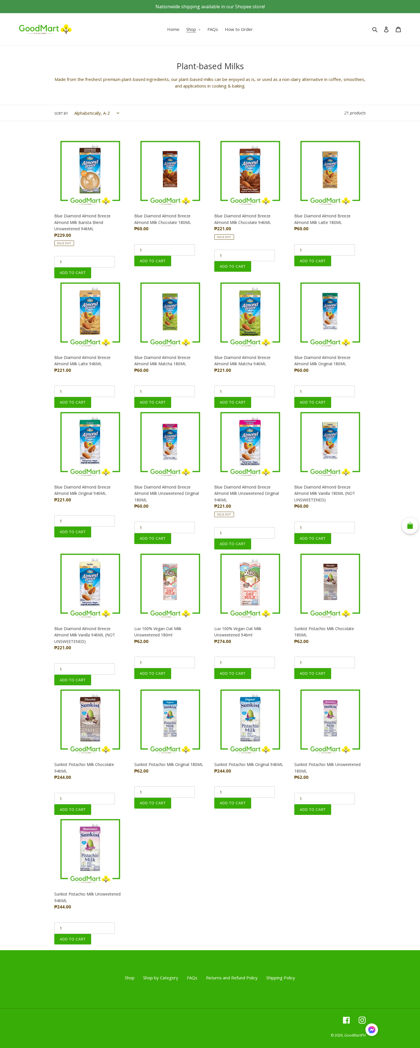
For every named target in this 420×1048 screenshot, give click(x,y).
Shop (130, 977)
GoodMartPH (355, 1035)
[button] (371, 1030)
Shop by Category (160, 977)
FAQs (192, 977)
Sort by (61, 113)
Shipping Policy (280, 977)
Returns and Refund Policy (232, 977)
